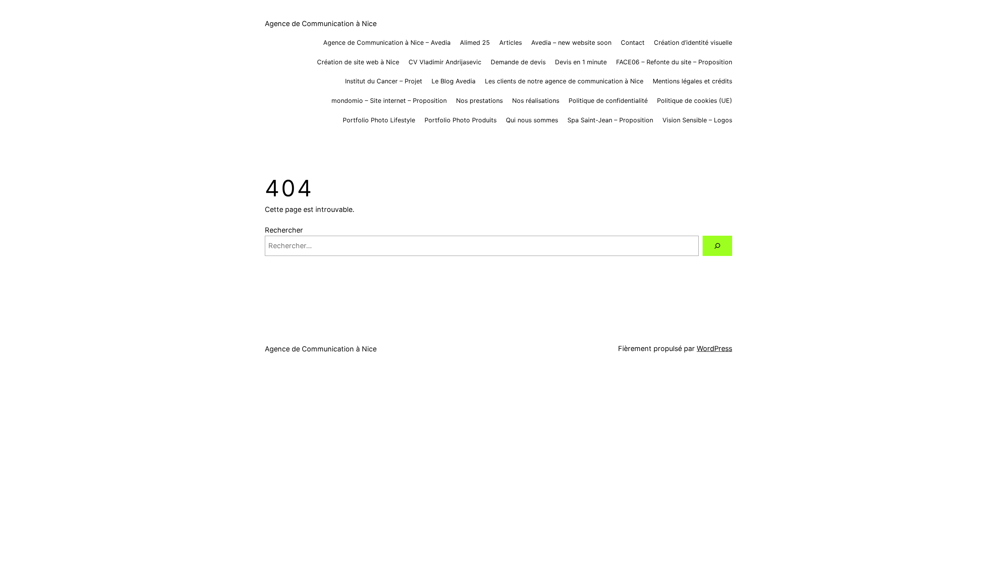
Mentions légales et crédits (692, 81)
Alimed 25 (475, 42)
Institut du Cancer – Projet (383, 81)
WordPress (714, 348)
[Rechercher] (717, 246)
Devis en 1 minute (581, 62)
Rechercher (284, 230)
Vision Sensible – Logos (697, 120)
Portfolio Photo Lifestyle (379, 120)
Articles (510, 42)
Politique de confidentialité (608, 100)
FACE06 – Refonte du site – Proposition (674, 62)
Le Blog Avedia (454, 81)
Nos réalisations (535, 100)
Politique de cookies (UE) (694, 100)
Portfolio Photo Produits (461, 120)
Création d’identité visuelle (693, 42)
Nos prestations (479, 100)
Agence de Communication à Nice (321, 23)
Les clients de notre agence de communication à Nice (564, 81)
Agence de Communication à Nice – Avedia (387, 42)
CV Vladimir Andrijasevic (445, 62)
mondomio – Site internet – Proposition (389, 100)
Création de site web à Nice (358, 62)
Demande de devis (518, 62)
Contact (633, 42)
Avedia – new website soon (571, 42)
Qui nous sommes (532, 120)
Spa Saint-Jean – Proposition (610, 120)
